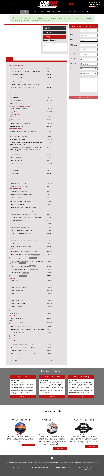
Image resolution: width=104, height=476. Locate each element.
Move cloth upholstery (16, 237)
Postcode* (72, 49)
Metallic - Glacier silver (16, 284)
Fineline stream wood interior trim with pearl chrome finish (27, 329)
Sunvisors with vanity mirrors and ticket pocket (23, 240)
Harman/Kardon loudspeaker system (20, 123)
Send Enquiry (84, 97)
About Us (33, 12)
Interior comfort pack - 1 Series (22, 266)
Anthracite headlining (16, 198)
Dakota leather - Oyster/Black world (20, 326)
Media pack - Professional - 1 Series (24, 269)
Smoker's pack (18, 276)
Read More (28, 445)
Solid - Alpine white (15, 310)
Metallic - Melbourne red (17, 290)
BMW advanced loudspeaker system (20, 120)
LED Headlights (14, 170)
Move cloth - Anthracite (17, 332)
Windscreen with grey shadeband (19, 186)
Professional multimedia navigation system (22, 87)
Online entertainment (16, 126)
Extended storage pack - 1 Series (23, 258)
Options (9, 59)
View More (23, 396)
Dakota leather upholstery (17, 204)
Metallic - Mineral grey (16, 294)
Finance (41, 12)
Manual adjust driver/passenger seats (20, 233)
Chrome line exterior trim (17, 139)
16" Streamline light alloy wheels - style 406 (22, 347)
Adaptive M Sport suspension (18, 108)
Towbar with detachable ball (18, 183)
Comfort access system (17, 318)
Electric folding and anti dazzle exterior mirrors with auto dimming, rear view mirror (26, 143)
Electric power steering (17, 74)
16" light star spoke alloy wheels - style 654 (22, 341)
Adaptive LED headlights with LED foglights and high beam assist (27, 132)
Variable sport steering (16, 100)
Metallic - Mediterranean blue (18, 287)
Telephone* (72, 53)
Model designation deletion (18, 177)
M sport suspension (15, 112)
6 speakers (13, 116)
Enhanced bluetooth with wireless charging (22, 78)
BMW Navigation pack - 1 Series (23, 251)
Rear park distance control (17, 91)
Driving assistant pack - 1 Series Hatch (24, 254)
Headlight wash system (17, 157)
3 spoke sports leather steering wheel (21, 194)
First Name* (72, 29)
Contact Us (50, 12)
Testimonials (78, 12)
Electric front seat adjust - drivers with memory (23, 214)
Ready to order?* (73, 73)
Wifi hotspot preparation (17, 103)
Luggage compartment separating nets (21, 230)
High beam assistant (16, 160)
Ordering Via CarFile (63, 12)
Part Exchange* (73, 63)
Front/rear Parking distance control (20, 81)
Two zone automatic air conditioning (20, 246)
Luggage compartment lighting (19, 227)
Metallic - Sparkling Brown (17, 303)
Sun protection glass (16, 180)
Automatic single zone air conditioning (21, 201)
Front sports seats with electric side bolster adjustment (26, 217)
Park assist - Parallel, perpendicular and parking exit (24, 84)
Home (17, 12)
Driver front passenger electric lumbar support (23, 207)
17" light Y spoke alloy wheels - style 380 (21, 350)
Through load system (16, 243)
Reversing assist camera (17, 94)
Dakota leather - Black (16, 323)
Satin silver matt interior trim (18, 336)
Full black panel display (16, 220)
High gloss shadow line (16, 164)
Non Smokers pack (19, 272)
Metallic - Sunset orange (17, 306)
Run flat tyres (14, 360)
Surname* (72, 34)
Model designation (15, 173)
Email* (71, 39)
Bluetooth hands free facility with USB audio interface (25, 71)
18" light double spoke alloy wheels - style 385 (23, 354)
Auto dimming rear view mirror (19, 136)
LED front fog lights (16, 167)
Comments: (72, 79)
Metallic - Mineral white (16, 297)
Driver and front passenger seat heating (21, 211)
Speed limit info (14, 97)
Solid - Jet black (14, 313)
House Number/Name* (73, 45)
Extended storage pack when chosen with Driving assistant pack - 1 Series (27, 262)
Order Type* (72, 58)
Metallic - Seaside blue (16, 300)
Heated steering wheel (16, 224)
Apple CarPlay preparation (17, 68)
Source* (71, 68)
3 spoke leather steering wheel (19, 191)
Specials (24, 12)
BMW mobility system (16, 357)
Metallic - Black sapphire (17, 281)
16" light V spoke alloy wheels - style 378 (21, 344)
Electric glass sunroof (16, 154)
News (87, 12)
